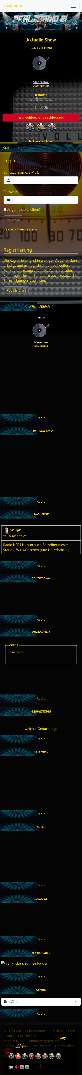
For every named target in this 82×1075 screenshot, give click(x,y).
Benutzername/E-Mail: (21, 172)
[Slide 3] (37, 29)
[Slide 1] (22, 29)
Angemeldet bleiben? (23, 209)
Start (7, 147)
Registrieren (16, 290)
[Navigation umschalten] (73, 6)
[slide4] (45, 29)
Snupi (15, 530)
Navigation (13, 6)
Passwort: (11, 191)
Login (21, 147)
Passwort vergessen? (20, 229)
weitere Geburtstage (41, 728)
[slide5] (52, 29)
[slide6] (60, 29)
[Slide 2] (29, 29)
